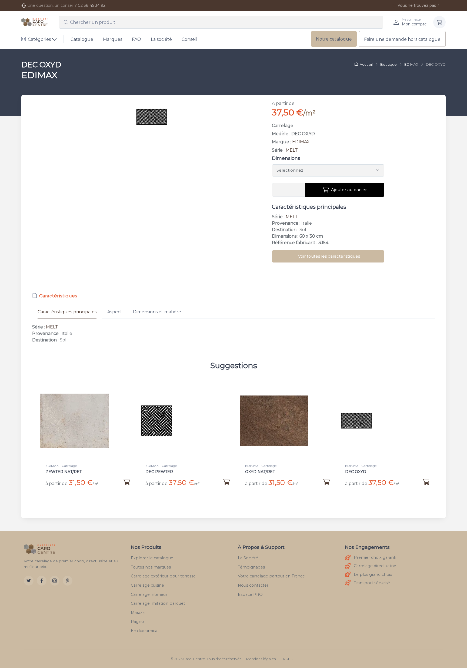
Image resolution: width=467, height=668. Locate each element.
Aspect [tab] (114, 311)
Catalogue (82, 39)
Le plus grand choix (373, 574)
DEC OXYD (355, 471)
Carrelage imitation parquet (158, 603)
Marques (112, 39)
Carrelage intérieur (149, 594)
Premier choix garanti (375, 557)
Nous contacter (253, 585)
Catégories (39, 39)
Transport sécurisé (372, 582)
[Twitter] (29, 581)
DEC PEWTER (159, 471)
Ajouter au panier (349, 189)
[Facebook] (41, 581)
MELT (292, 150)
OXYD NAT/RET (260, 471)
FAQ (136, 39)
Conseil (189, 39)
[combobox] (221, 22)
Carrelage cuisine (147, 585)
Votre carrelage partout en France (271, 576)
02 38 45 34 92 (91, 5)
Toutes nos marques (151, 567)
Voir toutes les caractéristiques (329, 256)
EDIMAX (301, 141)
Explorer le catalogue (152, 558)
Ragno (137, 621)
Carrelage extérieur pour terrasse (163, 576)
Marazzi (138, 612)
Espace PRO (250, 594)
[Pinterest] (67, 581)
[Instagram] (54, 581)
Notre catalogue (334, 39)
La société (161, 39)
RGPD (288, 659)
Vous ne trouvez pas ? (418, 5)
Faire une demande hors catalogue (402, 39)
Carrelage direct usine (375, 565)
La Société (248, 558)
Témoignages (251, 567)
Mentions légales (261, 659)
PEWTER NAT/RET (63, 471)
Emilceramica (144, 630)
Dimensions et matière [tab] (157, 311)
